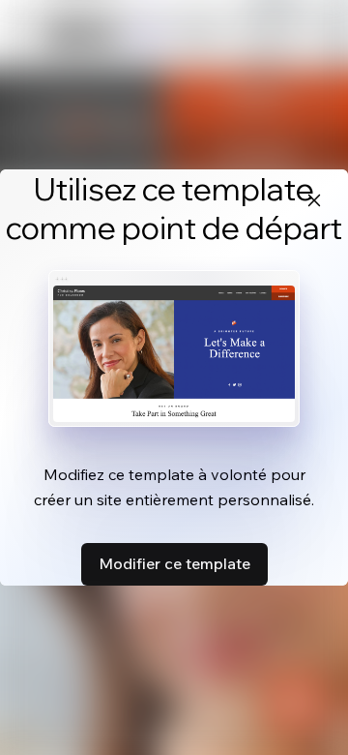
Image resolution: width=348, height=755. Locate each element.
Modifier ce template (174, 563)
